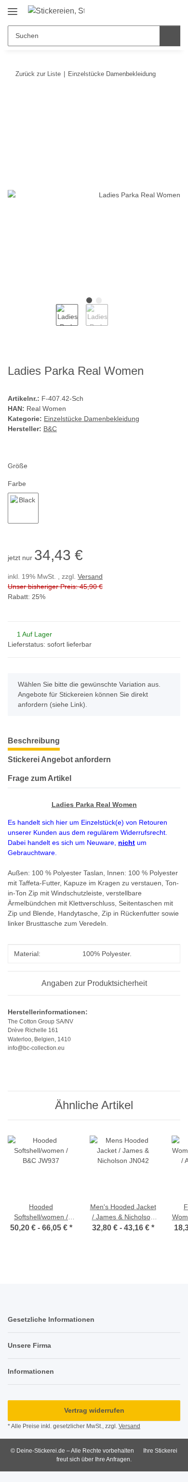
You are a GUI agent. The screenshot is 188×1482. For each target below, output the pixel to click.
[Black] (23, 508)
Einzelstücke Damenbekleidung (91, 418)
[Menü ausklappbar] (12, 8)
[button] (155, 10)
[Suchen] (170, 36)
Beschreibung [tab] (34, 741)
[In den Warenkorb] (15, 103)
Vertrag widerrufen (94, 1410)
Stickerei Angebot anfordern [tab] (59, 759)
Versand (90, 576)
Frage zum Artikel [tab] (39, 778)
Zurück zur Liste (38, 73)
